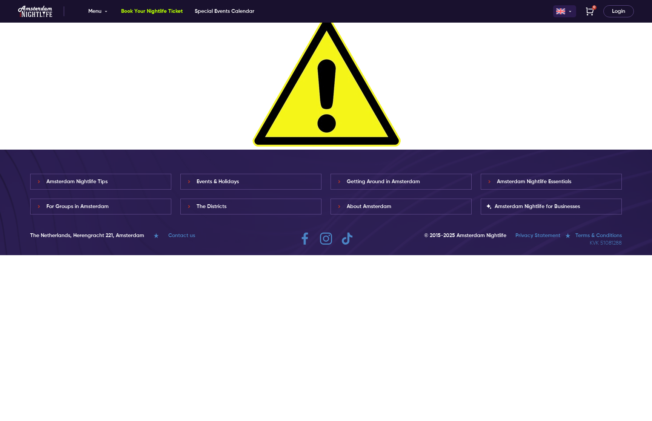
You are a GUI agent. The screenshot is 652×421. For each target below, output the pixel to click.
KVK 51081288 (606, 243)
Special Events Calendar (224, 11)
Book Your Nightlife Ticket (152, 11)
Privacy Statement (537, 235)
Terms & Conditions (598, 235)
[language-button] (564, 11)
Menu (94, 11)
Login (618, 11)
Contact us (181, 235)
